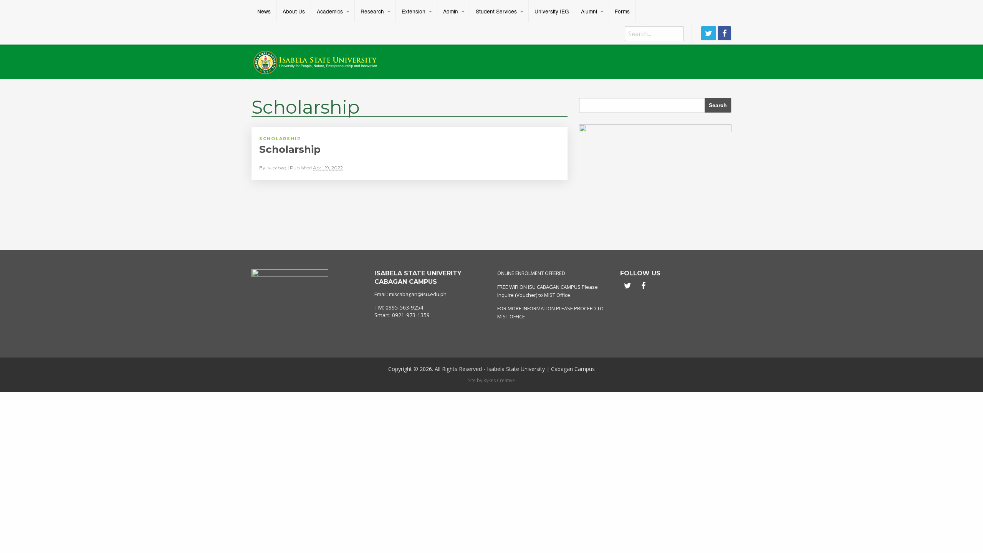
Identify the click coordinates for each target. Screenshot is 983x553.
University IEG (552, 11)
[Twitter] (708, 33)
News (264, 11)
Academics (330, 11)
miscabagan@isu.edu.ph (418, 294)
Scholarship (280, 138)
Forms (622, 11)
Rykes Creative (499, 380)
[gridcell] (430, 311)
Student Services (496, 11)
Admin (450, 11)
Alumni (589, 11)
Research (372, 11)
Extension (413, 11)
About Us (294, 11)
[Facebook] (724, 33)
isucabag (276, 168)
